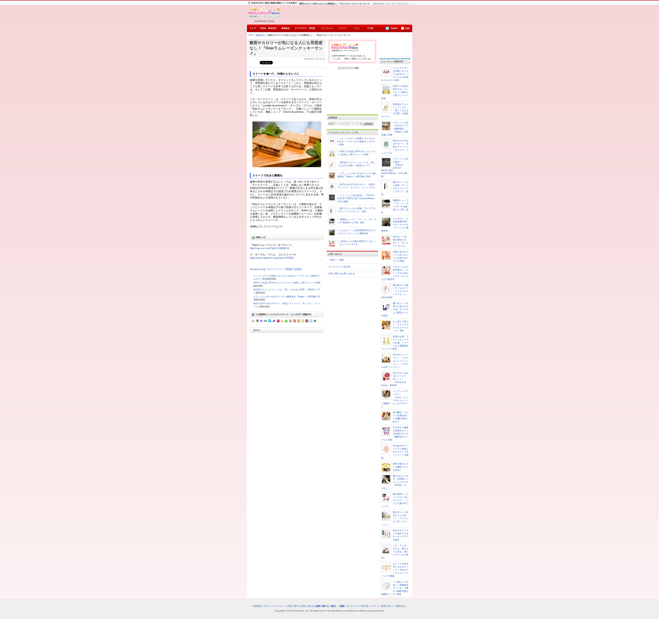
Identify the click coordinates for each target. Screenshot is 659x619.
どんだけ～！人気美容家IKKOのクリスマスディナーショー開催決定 (394, 224)
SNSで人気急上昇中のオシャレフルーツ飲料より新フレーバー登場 (286, 282)
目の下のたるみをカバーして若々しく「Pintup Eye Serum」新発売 (394, 379)
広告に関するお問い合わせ (341, 273)
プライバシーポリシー (274, 606)
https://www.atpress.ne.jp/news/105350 (272, 257)
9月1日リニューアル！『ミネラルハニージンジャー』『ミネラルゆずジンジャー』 (395, 360)
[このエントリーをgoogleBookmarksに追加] (360, 68)
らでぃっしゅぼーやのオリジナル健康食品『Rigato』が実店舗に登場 (394, 128)
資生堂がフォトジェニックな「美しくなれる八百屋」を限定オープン (394, 110)
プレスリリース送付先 (339, 266)
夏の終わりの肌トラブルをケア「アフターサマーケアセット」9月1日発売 (394, 291)
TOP (250, 35)
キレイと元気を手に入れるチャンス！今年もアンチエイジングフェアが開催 (394, 569)
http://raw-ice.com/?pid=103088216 (269, 248)
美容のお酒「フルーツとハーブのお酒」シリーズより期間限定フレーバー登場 (394, 342)
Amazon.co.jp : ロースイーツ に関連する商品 (276, 269)
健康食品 (260, 35)
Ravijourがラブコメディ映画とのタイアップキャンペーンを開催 (394, 451)
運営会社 (400, 606)
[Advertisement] (344, 14)
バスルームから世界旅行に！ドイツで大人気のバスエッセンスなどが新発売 (394, 273)
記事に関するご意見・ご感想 (330, 606)
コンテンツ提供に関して (382, 606)
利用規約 (257, 606)
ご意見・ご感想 (336, 260)
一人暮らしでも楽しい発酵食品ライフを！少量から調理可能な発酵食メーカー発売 (394, 588)
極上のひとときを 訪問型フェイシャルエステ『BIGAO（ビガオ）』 (394, 482)
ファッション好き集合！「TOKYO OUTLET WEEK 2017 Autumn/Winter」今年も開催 (356, 198)
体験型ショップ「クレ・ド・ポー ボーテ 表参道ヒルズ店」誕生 (394, 206)
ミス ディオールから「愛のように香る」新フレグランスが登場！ (394, 551)
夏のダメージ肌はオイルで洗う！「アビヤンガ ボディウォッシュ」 (394, 518)
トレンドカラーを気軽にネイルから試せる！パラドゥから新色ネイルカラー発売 (356, 141)
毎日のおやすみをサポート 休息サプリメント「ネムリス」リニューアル (394, 146)
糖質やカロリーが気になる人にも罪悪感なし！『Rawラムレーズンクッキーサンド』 (286, 48)
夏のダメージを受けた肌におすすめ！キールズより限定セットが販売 (394, 309)
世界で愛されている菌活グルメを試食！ (400, 467)
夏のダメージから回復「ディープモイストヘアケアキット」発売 (394, 188)
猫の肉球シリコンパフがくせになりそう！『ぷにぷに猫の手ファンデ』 (394, 500)
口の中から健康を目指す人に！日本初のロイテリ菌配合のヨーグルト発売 (394, 433)
